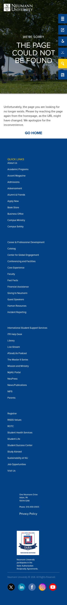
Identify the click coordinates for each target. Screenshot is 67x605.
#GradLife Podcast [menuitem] (17, 353)
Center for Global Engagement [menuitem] (23, 255)
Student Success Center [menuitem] (19, 445)
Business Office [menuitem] (15, 214)
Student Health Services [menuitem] (19, 432)
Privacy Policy (28, 514)
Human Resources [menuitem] (16, 306)
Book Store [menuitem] (13, 207)
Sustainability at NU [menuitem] (17, 458)
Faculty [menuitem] (11, 274)
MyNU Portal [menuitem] (14, 372)
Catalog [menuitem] (11, 248)
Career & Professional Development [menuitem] (25, 242)
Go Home (33, 133)
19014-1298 (24, 500)
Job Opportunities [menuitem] (16, 464)
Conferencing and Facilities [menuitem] (21, 261)
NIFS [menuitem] (9, 391)
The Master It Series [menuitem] (17, 359)
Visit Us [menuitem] (11, 470)
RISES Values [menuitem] (14, 420)
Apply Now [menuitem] (13, 201)
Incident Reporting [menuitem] (16, 312)
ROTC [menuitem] (10, 426)
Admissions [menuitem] (13, 182)
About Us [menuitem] (12, 163)
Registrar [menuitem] (12, 413)
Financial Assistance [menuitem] (18, 286)
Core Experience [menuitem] (15, 267)
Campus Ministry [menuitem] (16, 220)
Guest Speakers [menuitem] (15, 299)
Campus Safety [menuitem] (15, 226)
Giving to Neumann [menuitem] (17, 293)
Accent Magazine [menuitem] (16, 175)
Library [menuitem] (11, 340)
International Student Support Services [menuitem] (27, 328)
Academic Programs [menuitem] (17, 169)
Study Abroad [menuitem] (14, 451)
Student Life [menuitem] (13, 439)
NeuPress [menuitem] (12, 378)
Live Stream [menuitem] (13, 347)
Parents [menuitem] (11, 398)
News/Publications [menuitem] (17, 385)
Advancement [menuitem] (14, 188)
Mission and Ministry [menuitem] (18, 366)
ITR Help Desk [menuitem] (14, 334)
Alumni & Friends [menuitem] (16, 194)
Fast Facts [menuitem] (12, 280)
